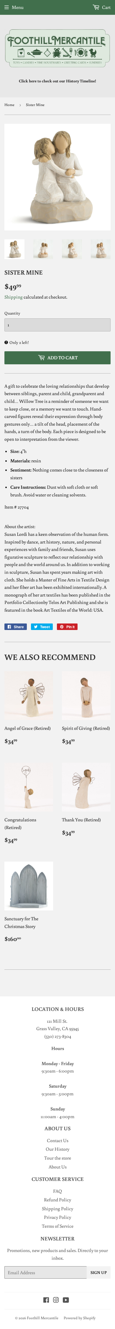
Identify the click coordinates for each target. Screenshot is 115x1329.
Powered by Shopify (80, 1317)
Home (9, 104)
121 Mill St (56, 1021)
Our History (57, 1149)
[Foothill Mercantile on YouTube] (66, 1301)
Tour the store (57, 1158)
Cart (106, 7)
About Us (58, 1167)
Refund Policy (57, 1200)
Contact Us (57, 1140)
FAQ (57, 1191)
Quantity (12, 313)
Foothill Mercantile (42, 1317)
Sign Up (99, 1272)
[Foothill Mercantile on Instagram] (56, 1301)
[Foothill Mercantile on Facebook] (46, 1301)
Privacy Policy (57, 1217)
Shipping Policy (57, 1208)
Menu (18, 7)
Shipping (13, 297)
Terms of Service (57, 1226)
